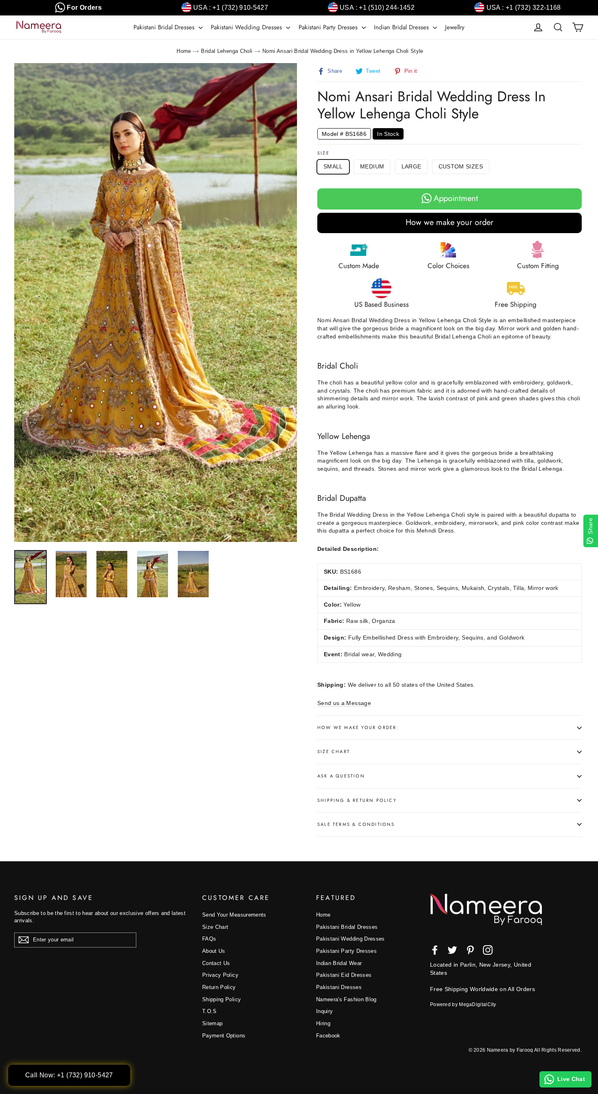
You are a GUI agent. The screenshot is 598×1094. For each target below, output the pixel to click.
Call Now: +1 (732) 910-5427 (69, 1075)
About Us (213, 951)
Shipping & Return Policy (357, 800)
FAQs (209, 939)
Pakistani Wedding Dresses (247, 27)
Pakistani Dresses (339, 987)
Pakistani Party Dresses (329, 27)
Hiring (323, 1023)
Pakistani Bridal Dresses (164, 27)
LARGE (411, 166)
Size (323, 153)
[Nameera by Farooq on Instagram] (488, 950)
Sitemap (212, 1023)
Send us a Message (344, 703)
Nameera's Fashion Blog (346, 999)
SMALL (333, 166)
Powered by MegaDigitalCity (463, 1004)
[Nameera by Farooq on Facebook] (435, 950)
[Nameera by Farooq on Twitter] (452, 950)
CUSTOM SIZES (461, 166)
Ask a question (341, 776)
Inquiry (324, 1011)
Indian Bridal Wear (339, 963)
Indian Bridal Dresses (402, 27)
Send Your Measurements (234, 915)
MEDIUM (372, 166)
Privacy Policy (220, 975)
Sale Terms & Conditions (356, 824)
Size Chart (333, 751)
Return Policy (219, 987)
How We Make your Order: (358, 727)
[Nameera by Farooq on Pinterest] (470, 950)
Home (184, 51)
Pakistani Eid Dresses (343, 975)
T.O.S (209, 1011)
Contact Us (216, 963)
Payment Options (223, 1036)
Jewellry (455, 27)
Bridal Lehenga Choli (226, 51)
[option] (155, 302)
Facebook (328, 1036)
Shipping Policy (221, 999)
